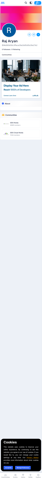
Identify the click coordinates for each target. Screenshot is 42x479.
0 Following (15, 49)
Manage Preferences (23, 467)
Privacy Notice (32, 457)
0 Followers (6, 49)
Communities (11, 115)
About (7, 104)
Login (38, 3)
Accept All (8, 467)
